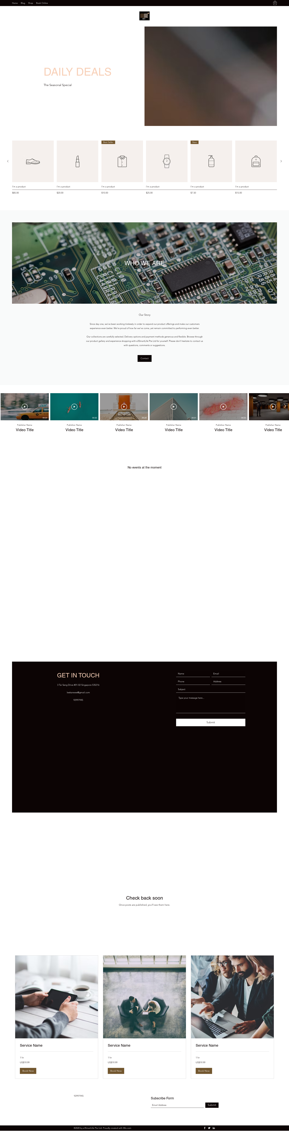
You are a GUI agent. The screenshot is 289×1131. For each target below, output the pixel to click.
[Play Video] (25, 407)
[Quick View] (33, 161)
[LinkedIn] (213, 1067)
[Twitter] (209, 1067)
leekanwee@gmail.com (78, 631)
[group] (144, 168)
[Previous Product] (8, 161)
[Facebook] (204, 1067)
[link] (56, 984)
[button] (275, 3)
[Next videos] (285, 406)
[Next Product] (281, 161)
